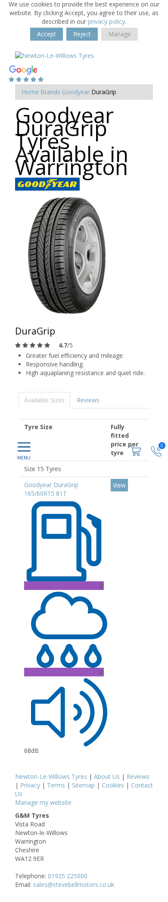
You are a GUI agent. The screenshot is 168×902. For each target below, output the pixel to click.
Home (30, 92)
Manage (119, 34)
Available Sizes (44, 400)
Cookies (113, 785)
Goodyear (76, 92)
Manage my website (43, 802)
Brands (50, 92)
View (119, 485)
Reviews (88, 400)
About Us (107, 776)
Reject (82, 34)
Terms (56, 785)
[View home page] (54, 55)
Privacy (30, 785)
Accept (46, 34)
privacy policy (106, 21)
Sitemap (83, 785)
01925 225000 (67, 876)
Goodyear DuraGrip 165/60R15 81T (51, 489)
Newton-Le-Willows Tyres (51, 776)
